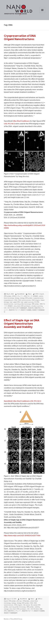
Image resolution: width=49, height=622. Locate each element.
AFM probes (7, 296)
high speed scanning (27, 302)
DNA (15, 300)
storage (6, 609)
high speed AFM (15, 302)
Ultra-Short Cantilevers (21, 121)
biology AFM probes (26, 298)
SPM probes (35, 304)
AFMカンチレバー (17, 296)
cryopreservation (38, 298)
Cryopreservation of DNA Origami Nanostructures (20, 38)
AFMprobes (26, 601)
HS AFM (36, 302)
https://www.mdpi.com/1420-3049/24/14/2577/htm (22, 536)
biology (17, 298)
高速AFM (31, 308)
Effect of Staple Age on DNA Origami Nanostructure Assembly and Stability (21, 323)
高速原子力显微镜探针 (11, 613)
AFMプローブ (28, 296)
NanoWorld (20, 294)
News (30, 294)
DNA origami (36, 300)
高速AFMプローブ (14, 310)
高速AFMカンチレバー (14, 611)
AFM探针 (35, 296)
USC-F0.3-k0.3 (9, 124)
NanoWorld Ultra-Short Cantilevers (17, 401)
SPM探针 (10, 306)
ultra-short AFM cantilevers (22, 306)
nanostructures (8, 304)
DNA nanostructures (24, 300)
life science (26, 605)
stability (37, 607)
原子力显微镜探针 (21, 308)
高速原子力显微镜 (26, 310)
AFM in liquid (39, 294)
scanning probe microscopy (22, 304)
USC (5, 308)
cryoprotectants (8, 300)
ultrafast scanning (37, 306)
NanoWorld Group (16, 619)
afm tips (19, 601)
